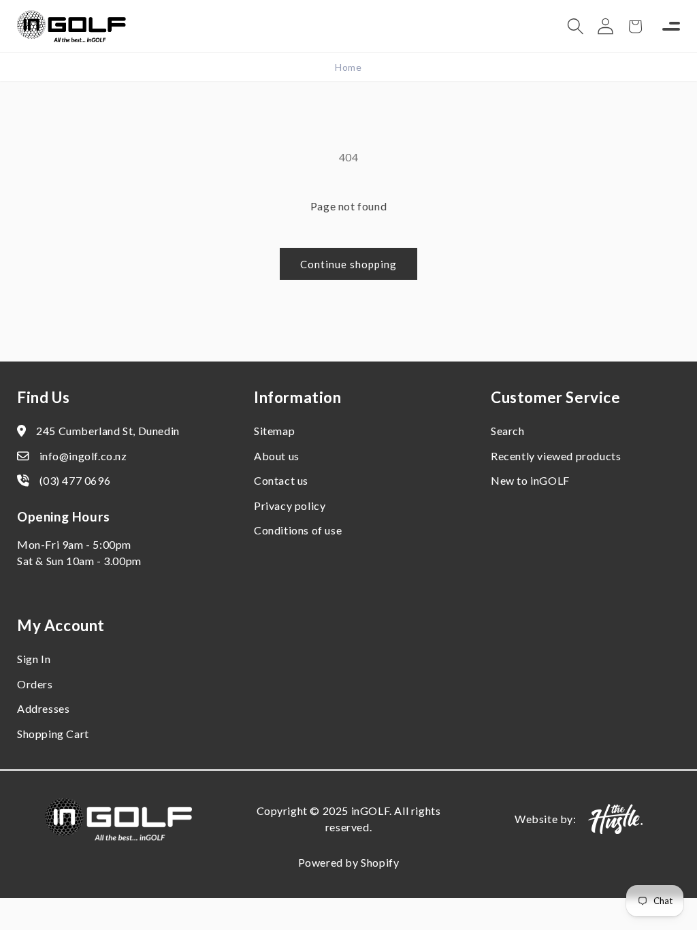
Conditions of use (298, 530)
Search (508, 430)
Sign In (33, 658)
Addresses (43, 708)
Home (348, 67)
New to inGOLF (530, 480)
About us (276, 455)
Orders (35, 683)
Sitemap (274, 430)
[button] (575, 27)
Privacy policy (289, 505)
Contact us (281, 480)
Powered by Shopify (349, 862)
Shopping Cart (53, 733)
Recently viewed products (556, 455)
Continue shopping (348, 264)
